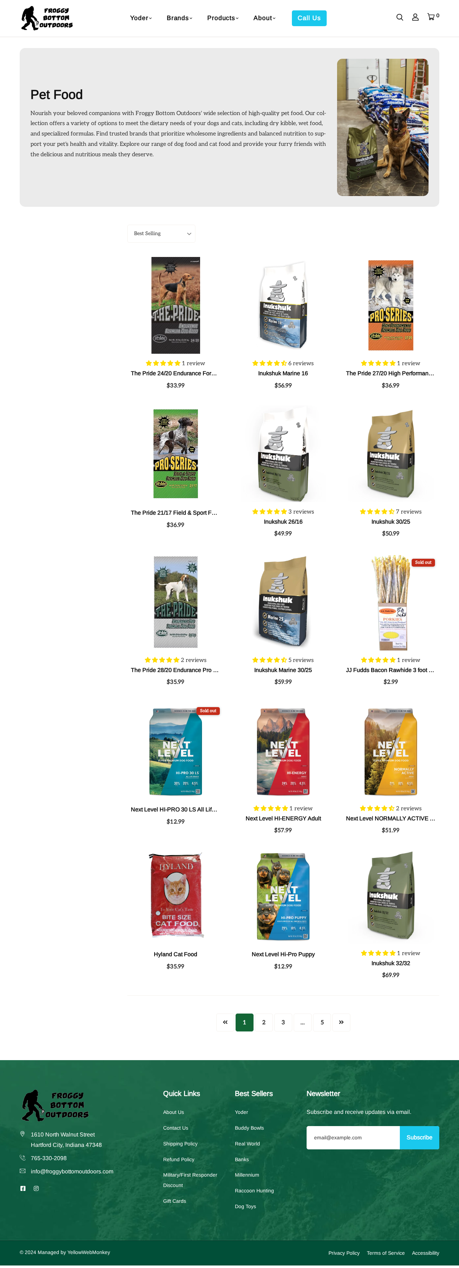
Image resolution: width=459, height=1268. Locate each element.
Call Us (309, 18)
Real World (247, 1144)
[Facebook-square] (23, 1189)
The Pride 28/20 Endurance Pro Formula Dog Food (196, 670)
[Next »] (341, 1022)
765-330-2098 (49, 1158)
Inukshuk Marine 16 (283, 373)
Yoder (139, 18)
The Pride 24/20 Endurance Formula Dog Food (191, 373)
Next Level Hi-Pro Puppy (283, 954)
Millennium (247, 1175)
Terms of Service (386, 1253)
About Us (173, 1112)
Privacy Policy (344, 1253)
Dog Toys (245, 1206)
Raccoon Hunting (254, 1190)
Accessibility (425, 1253)
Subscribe (419, 1137)
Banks (242, 1159)
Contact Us (175, 1128)
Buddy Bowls (249, 1128)
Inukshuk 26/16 (283, 522)
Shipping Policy (180, 1144)
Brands (178, 18)
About (263, 18)
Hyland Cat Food (175, 954)
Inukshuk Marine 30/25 (283, 670)
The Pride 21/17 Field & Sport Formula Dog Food (193, 513)
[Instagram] (36, 1189)
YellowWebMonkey (88, 1252)
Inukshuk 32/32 (391, 963)
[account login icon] (415, 18)
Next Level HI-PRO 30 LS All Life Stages (182, 809)
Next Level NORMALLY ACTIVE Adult (394, 818)
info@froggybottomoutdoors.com (72, 1171)
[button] (164, 363)
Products (221, 18)
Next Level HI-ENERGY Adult (283, 818)
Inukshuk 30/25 (391, 522)
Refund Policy (178, 1159)
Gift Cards (174, 1201)
